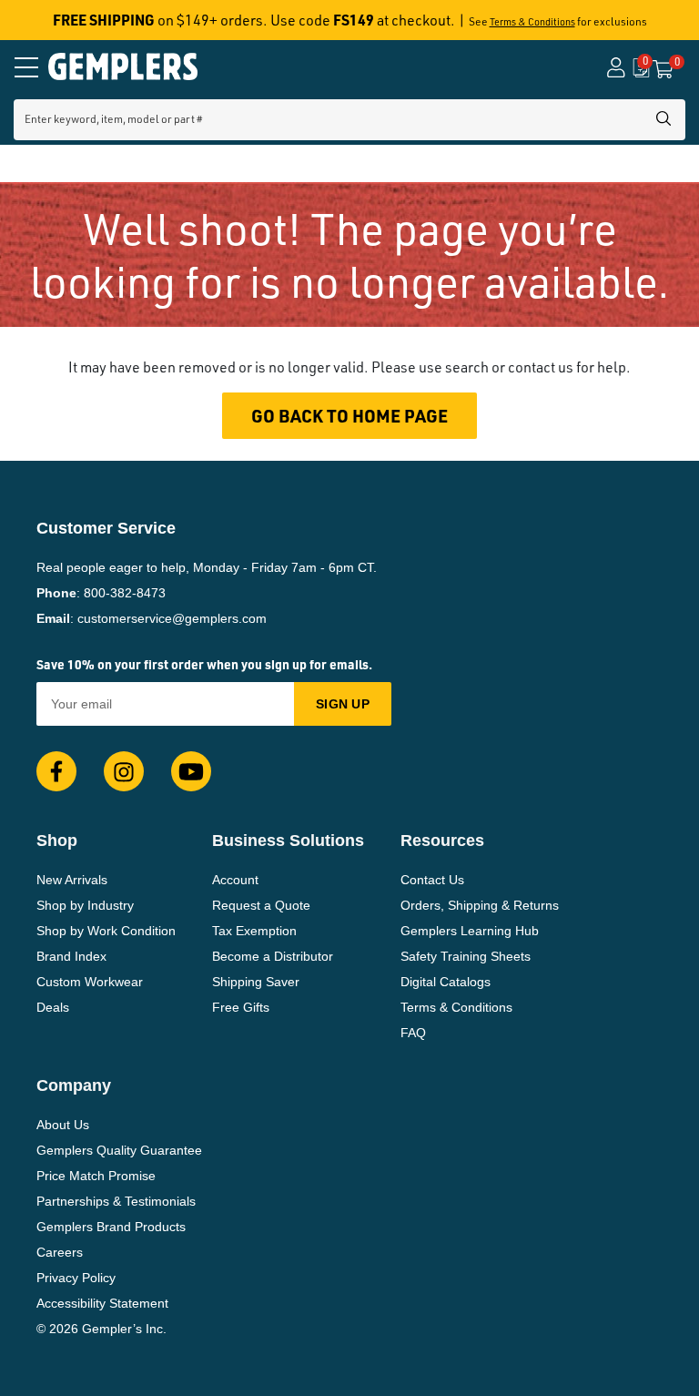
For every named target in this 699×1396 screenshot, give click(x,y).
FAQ (413, 1032)
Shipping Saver (255, 981)
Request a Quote (261, 905)
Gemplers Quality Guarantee (119, 1150)
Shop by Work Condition (106, 930)
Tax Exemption (254, 930)
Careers (59, 1252)
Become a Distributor (272, 956)
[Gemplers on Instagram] (124, 771)
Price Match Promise (96, 1175)
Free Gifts (240, 1007)
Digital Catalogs (445, 981)
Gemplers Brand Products (111, 1226)
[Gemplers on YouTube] (191, 771)
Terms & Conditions (532, 21)
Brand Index (71, 956)
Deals (52, 1007)
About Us (62, 1124)
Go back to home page (349, 415)
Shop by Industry (85, 905)
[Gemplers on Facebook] (56, 771)
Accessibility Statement (102, 1303)
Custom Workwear (89, 981)
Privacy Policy (76, 1277)
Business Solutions (288, 840)
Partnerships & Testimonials (116, 1201)
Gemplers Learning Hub (469, 930)
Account (235, 879)
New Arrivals (71, 879)
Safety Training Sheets (465, 956)
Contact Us (432, 879)
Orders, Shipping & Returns (479, 905)
